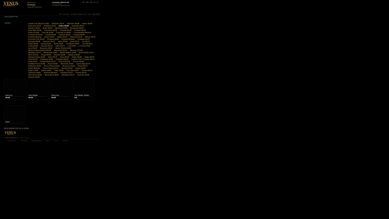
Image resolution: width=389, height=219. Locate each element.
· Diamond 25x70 (75, 37)
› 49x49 (89, 14)
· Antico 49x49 (63, 26)
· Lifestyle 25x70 (46, 46)
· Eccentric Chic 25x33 (35, 39)
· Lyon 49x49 (32, 48)
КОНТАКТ (65, 140)
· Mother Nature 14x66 (67, 52)
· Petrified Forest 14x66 (36, 64)
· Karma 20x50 (45, 44)
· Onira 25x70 (52, 57)
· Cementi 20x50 (65, 30)
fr (91, 2)
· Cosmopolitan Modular (82, 32)
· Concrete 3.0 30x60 (63, 32)
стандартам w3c (11, 140)
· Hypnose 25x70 (48, 41)
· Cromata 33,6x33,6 (34, 35)
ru (98, 2)
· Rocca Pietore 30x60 (51, 66)
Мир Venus (31, 2)
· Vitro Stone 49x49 (34, 75)
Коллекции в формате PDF (60, 2)
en (87, 2)
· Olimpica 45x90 (73, 55)
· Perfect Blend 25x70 (47, 61)
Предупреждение (36, 140)
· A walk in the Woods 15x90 (38, 23)
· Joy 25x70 (85, 41)
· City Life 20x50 (47, 32)
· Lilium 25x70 (59, 46)
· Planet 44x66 (52, 64)
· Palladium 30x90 (46, 59)
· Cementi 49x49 (79, 30)
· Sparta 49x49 (80, 68)
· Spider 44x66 (45, 70)
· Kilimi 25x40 (58, 44)
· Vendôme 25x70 (66, 73)
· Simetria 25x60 (66, 68)
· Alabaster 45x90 (72, 23)
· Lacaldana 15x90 (72, 44)
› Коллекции (66, 14)
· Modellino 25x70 (34, 52)
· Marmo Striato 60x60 (63, 48)
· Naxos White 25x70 (86, 52)
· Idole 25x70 (74, 41)
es (83, 2)
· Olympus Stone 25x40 (36, 57)
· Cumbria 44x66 (64, 35)
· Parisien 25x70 (88, 59)
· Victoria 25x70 (80, 73)
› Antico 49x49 (96, 14)
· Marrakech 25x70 (60, 50)
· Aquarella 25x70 (77, 26)
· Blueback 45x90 (60, 28)
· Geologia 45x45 (33, 41)
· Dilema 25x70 (89, 37)
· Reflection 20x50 (34, 66)
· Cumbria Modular (34, 37)
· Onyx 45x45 (64, 57)
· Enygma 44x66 (52, 39)
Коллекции (31, 5)
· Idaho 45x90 (62, 41)
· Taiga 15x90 (58, 70)
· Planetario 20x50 (66, 64)
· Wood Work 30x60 (51, 75)
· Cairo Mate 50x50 (34, 30)
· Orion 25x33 (32, 59)
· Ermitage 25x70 (83, 39)
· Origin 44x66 (76, 57)
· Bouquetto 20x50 (76, 28)
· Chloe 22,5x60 (33, 32)
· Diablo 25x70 (61, 37)
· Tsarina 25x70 (86, 70)
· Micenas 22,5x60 (76, 50)
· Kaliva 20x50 (32, 44)
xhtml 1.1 (48, 140)
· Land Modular (87, 44)
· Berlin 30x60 (47, 28)
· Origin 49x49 (89, 57)
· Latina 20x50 (32, 46)
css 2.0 (56, 140)
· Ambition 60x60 (49, 26)
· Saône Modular (33, 68)
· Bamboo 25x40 (33, 28)
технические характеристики (61, 5)
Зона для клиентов (34, 7)
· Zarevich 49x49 (83, 75)
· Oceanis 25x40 (59, 55)
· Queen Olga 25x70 (82, 64)
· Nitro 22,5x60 (32, 55)
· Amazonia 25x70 (34, 26)
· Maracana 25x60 (45, 48)
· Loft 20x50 (71, 46)
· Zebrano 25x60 (33, 77)
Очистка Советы (57, 4)
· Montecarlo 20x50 (50, 52)
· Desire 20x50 (49, 37)
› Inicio (60, 14)
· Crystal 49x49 (50, 35)
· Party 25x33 (32, 61)
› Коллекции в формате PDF (78, 14)
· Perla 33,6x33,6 (64, 61)
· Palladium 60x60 (61, 59)
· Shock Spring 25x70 (50, 68)
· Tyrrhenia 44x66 (34, 73)
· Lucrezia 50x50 (84, 46)
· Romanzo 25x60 (68, 66)
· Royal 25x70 (82, 66)
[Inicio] (10, 6)
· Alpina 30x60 (86, 23)
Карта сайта (23, 140)
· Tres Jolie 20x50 (72, 70)
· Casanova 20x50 (50, 30)
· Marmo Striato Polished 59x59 (39, 50)
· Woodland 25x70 (68, 75)
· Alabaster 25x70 (57, 23)
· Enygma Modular (68, 39)
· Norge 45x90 (45, 55)
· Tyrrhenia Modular (50, 73)
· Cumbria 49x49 (78, 35)
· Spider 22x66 (32, 70)
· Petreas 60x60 (78, 61)
